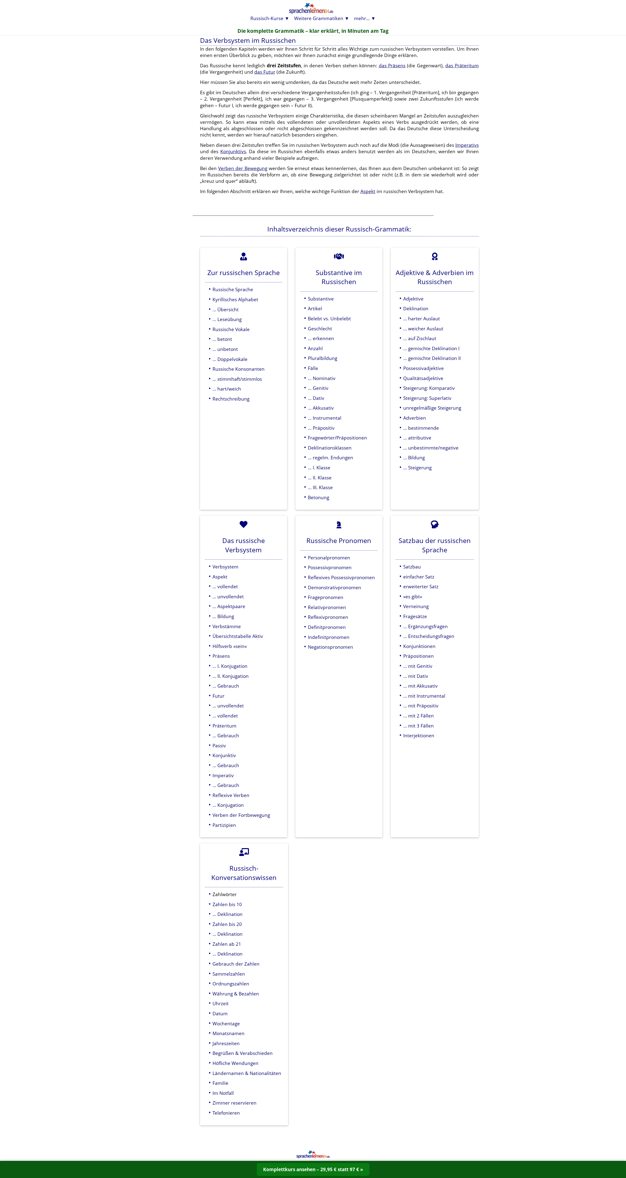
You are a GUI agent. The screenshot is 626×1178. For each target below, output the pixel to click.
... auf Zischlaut (419, 338)
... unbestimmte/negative (430, 448)
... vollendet (225, 586)
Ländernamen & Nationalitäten (246, 1073)
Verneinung (416, 606)
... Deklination (227, 914)
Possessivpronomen (330, 567)
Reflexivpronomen (328, 617)
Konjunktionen (419, 646)
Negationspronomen (330, 647)
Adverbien (414, 418)
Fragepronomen (325, 597)
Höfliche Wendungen (235, 1063)
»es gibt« (412, 596)
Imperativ (223, 775)
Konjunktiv (224, 755)
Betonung (318, 497)
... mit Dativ (415, 676)
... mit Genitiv (417, 666)
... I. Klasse (319, 467)
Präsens (221, 656)
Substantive (321, 299)
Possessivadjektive (423, 368)
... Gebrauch (225, 686)
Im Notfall (223, 1093)
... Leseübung (227, 319)
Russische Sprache (232, 289)
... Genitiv (318, 388)
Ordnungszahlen (230, 984)
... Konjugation (228, 805)
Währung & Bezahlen (235, 994)
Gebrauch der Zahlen (235, 964)
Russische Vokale (231, 329)
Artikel (315, 308)
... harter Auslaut (421, 318)
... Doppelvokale (229, 359)
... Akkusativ (321, 408)
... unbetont (225, 349)
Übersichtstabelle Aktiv (237, 636)
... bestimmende (421, 428)
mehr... (362, 18)
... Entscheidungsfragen (428, 636)
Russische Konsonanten (238, 369)
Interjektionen (418, 735)
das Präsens (392, 65)
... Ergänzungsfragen (425, 626)
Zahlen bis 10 (227, 904)
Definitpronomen (327, 627)
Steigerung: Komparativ (429, 388)
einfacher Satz (418, 577)
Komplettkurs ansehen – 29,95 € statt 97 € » (313, 1169)
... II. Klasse (320, 477)
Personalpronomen (329, 557)
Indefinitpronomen (328, 637)
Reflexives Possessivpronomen (341, 577)
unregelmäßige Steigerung (432, 408)
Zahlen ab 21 (226, 944)
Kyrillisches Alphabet (235, 299)
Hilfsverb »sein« (229, 646)
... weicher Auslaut (423, 328)
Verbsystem (225, 567)
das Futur (264, 72)
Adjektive (413, 299)
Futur (218, 696)
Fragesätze (415, 616)
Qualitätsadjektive (423, 378)
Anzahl (315, 348)
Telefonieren (226, 1113)
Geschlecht (320, 328)
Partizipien (224, 825)
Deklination (415, 308)
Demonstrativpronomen (334, 587)
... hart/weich (226, 389)
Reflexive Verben (230, 795)
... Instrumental (324, 418)
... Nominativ (321, 378)
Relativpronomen (327, 607)
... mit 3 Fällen (418, 726)
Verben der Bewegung (242, 168)
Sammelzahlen (228, 974)
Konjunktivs (233, 151)
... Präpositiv (321, 428)
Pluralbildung (322, 358)
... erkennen (321, 338)
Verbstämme (226, 626)
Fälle (313, 368)
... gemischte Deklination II (432, 358)
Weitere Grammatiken (318, 18)
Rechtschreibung (230, 399)
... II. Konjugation (230, 676)
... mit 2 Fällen (418, 716)
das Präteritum (462, 65)
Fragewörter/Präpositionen (337, 438)
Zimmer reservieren (234, 1103)
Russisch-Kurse (266, 18)
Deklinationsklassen (330, 448)
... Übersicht (225, 309)
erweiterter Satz (420, 586)
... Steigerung (417, 467)
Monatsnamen (228, 1033)
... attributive (417, 438)
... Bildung (414, 457)
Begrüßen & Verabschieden (242, 1053)
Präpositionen (418, 656)
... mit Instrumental (424, 696)
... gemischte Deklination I (431, 348)
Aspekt (367, 191)
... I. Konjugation (229, 666)
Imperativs (467, 145)
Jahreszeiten (226, 1043)
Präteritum (224, 726)
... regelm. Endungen (330, 457)
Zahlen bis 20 (227, 924)
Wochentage (226, 1023)
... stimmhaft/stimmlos (237, 379)
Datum (220, 1013)
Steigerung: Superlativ (427, 398)
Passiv (219, 745)
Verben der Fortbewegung (241, 815)
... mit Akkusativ (420, 686)
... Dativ (316, 398)
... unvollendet (228, 596)
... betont (222, 339)
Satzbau (412, 567)
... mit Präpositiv (420, 706)
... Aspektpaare (228, 606)
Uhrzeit (220, 1003)
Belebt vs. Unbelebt (329, 318)
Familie (220, 1083)
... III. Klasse (320, 487)
